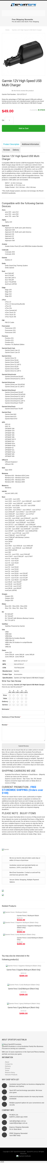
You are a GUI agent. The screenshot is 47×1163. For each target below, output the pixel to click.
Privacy (7, 1068)
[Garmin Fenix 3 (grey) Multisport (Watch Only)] (23, 1004)
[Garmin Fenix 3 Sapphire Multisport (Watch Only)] (20, 923)
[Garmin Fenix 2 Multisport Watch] (15, 912)
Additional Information (30, 144)
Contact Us (9, 1064)
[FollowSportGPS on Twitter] (23, 1142)
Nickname (5, 709)
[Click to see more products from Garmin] (23, 849)
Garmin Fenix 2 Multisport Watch (28, 915)
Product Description (11, 144)
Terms (7, 1070)
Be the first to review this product (23, 91)
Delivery (16, 150)
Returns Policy (10, 1072)
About (7, 1062)
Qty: (3, 120)
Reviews (6, 150)
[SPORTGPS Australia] (23, 5)
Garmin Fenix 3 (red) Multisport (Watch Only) (23, 989)
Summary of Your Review (11, 717)
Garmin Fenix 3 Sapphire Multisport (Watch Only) (23, 970)
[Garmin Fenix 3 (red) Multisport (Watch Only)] (19, 935)
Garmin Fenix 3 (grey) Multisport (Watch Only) (23, 1008)
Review (4, 725)
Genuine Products (11, 1075)
